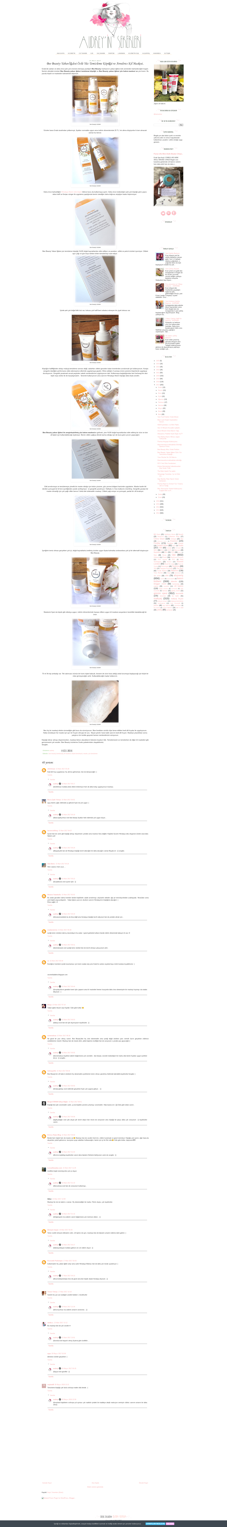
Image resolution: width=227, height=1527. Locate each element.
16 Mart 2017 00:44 (68, 986)
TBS (155, 568)
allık (167, 576)
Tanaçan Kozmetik (166, 568)
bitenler (174, 581)
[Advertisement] (95, 1464)
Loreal (169, 548)
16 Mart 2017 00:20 (68, 848)
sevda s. (50, 1323)
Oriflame (156, 557)
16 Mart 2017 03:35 (65, 1230)
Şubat (160, 494)
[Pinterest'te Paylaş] (71, 750)
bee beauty (52, 753)
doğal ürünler (163, 588)
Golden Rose (162, 545)
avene (162, 578)
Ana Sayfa (60, 53)
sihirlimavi (51, 769)
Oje (174, 554)
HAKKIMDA (157, 53)
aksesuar (178, 573)
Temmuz (161, 402)
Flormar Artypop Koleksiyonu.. (167, 441)
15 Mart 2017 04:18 (62, 864)
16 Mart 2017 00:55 (68, 1053)
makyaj (158, 598)
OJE (91, 53)
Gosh (174, 545)
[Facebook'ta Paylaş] (69, 750)
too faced (157, 607)
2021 (158, 373)
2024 (158, 364)
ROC (173, 559)
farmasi (164, 591)
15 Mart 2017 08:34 (63, 1036)
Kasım (160, 390)
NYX (172, 552)
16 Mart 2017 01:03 (68, 1152)
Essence (174, 541)
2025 (158, 361)
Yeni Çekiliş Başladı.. (172, 269)
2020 (158, 376)
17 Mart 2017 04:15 (68, 1276)
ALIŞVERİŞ (146, 53)
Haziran (161, 405)
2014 (158, 507)
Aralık (160, 387)
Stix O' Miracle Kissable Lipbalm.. (169, 428)
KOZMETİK (71, 53)
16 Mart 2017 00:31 (68, 945)
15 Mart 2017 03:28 (62, 769)
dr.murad (174, 588)
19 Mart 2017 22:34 (68, 1307)
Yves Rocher (158, 573)
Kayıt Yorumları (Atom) (55, 1492)
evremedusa (51, 1036)
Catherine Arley (173, 536)
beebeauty (59, 753)
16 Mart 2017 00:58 (68, 1117)
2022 (158, 370)
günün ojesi (160, 593)
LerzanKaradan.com (54, 1168)
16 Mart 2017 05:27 (68, 1245)
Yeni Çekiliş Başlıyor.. (172, 253)
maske (85, 753)
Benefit (180, 534)
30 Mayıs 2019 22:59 (69, 1399)
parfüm (156, 605)
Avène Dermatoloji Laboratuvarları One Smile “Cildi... (169, 467)
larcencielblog (52, 830)
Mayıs (160, 408)
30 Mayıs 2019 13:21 (62, 1384)
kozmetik (179, 593)
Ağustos (161, 399)
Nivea (164, 555)
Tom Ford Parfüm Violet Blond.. (168, 417)
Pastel (164, 557)
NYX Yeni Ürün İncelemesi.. (167, 463)
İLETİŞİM (167, 53)
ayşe (49, 1353)
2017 (158, 385)
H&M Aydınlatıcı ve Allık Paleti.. (168, 425)
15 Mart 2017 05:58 (64, 930)
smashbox (177, 605)
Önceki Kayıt (143, 1483)
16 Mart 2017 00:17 (68, 784)
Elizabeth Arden (162, 541)
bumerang (175, 584)
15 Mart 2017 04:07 (65, 830)
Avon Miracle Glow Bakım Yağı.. (168, 431)
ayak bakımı (171, 578)
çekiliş (159, 610)
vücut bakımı (167, 608)
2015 (158, 504)
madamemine (52, 930)
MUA (162, 550)
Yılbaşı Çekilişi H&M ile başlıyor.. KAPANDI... (173, 319)
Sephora (175, 566)
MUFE (170, 550)
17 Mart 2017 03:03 (69, 1261)
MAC (155, 550)
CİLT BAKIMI (83, 53)
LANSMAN (121, 53)
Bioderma (160, 536)
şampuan (169, 610)
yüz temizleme (93, 753)
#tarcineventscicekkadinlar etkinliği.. (169, 460)
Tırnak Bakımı (162, 571)
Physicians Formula (176, 557)
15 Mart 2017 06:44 (56, 961)
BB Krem (157, 534)
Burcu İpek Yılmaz (54, 800)
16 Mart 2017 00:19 (68, 815)
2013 (158, 510)
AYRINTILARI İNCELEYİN (155, 1524)
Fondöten (170, 543)
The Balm (180, 568)
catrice (156, 586)
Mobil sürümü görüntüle (95, 1487)
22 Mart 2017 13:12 (60, 1323)
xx (48, 961)
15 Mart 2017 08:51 (75, 1102)
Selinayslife (51, 1071)
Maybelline (157, 552)
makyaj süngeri (162, 601)
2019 (158, 379)
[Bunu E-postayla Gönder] (62, 750)
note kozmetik (175, 603)
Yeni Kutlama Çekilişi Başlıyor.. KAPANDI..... (173, 302)
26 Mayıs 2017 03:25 (69, 1368)
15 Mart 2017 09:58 (68, 1135)
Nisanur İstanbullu (54, 895)
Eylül (160, 396)
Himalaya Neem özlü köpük (71, 192)
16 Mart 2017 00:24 (68, 914)
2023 (158, 367)
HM (160, 548)
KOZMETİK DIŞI (133, 53)
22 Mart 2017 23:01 (68, 1337)
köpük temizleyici (77, 753)
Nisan (160, 411)
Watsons (174, 571)
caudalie (166, 586)
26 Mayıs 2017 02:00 (58, 1353)
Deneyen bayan (53, 1230)
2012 (158, 513)
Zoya (169, 573)
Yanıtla (49, 775)
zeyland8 (50, 1384)
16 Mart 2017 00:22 (68, 879)
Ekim (160, 393)
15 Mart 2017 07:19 (58, 1005)
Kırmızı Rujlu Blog (54, 1135)
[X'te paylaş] (67, 750)
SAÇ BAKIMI (101, 53)
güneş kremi (175, 591)
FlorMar (157, 543)
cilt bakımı (178, 586)
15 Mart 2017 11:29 (69, 1168)
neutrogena (161, 603)
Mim (166, 552)
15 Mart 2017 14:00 (58, 1199)
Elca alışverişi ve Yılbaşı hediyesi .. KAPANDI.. (173, 285)
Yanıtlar (52, 779)
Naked (179, 552)
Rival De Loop (169, 564)
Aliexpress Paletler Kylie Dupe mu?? (170, 434)
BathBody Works (169, 534)
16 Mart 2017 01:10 (68, 1183)
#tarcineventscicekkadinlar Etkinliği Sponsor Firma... (169, 445)
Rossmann (165, 566)
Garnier (180, 543)
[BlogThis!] (64, 750)
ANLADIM (170, 1524)
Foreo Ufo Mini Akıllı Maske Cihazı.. (168, 154)
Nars (155, 555)
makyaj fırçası (177, 599)
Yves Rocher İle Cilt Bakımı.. (167, 457)
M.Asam (178, 548)
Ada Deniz (51, 864)
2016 (158, 501)
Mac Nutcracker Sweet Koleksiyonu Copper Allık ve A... (169, 489)
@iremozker (158, 114)
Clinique (173, 539)
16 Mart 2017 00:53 (68, 1020)
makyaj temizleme (177, 601)
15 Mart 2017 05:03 (68, 895)
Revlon (169, 561)
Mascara (177, 550)
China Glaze (159, 539)
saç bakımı (166, 605)
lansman (163, 596)
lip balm (175, 596)
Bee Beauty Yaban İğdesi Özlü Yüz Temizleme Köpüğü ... (169, 453)
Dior (182, 539)
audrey (55, 784)
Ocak (160, 497)
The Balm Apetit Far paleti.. (166, 471)
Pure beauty (162, 559)
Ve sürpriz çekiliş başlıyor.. (171, 337)
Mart (160, 414)
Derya (49, 1005)
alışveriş (178, 575)
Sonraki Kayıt (47, 1483)
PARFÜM (111, 53)
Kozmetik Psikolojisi (55, 1261)
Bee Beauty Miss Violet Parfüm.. (168, 449)
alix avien (157, 576)
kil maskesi (67, 753)
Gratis (180, 545)
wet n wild (179, 608)
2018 (158, 382)
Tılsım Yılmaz (52, 1292)
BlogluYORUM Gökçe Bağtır (57, 1102)
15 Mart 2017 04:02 (68, 800)
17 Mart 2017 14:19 (65, 1292)
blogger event (160, 584)
